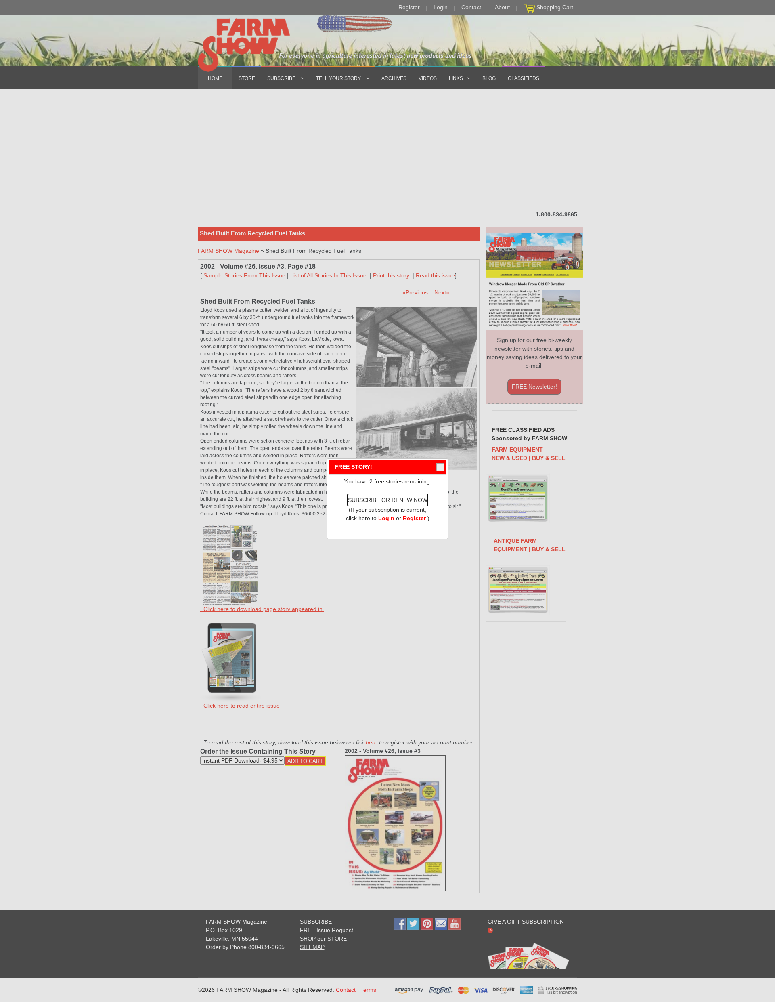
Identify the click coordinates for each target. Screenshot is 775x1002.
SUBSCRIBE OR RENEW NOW (387, 500)
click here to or (386, 518)
